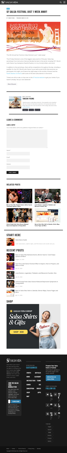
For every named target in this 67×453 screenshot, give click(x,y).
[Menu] (64, 2)
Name (8, 150)
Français (49, 438)
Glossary (37, 377)
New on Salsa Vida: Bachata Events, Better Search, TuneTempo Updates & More (19, 205)
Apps (39, 392)
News (8, 8)
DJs (40, 385)
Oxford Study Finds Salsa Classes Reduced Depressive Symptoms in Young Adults (17, 224)
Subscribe (15, 401)
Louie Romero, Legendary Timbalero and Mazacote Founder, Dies (45, 205)
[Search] (60, 2)
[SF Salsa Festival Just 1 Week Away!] (33, 37)
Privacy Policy (11, 413)
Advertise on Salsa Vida (51, 378)
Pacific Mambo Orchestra (14, 73)
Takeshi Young (11, 18)
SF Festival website (38, 77)
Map (28, 396)
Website (9, 164)
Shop (28, 392)
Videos (39, 388)
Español (49, 429)
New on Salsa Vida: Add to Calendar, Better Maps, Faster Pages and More (47, 224)
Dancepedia (30, 388)
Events (29, 373)
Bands (29, 385)
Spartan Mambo (26, 107)
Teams (39, 381)
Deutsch (49, 435)
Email (8, 157)
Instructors (31, 381)
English (49, 426)
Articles (38, 373)
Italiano (49, 441)
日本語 (49, 432)
